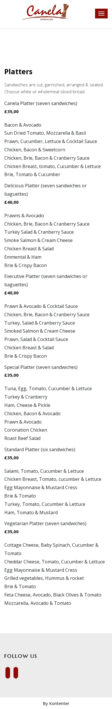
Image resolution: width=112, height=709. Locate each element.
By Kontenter (56, 703)
